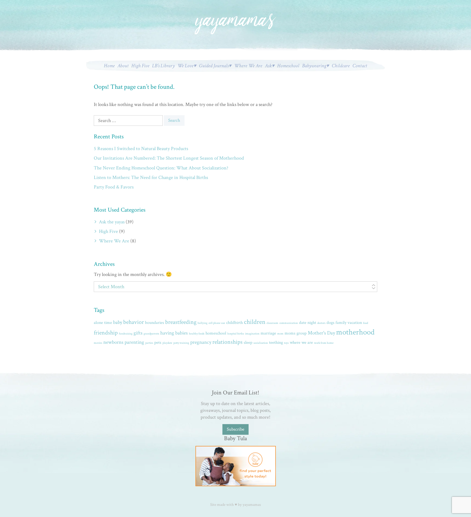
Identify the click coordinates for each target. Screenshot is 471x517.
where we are (301, 342)
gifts (138, 333)
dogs (330, 323)
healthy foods (196, 334)
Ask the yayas (112, 222)
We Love (185, 65)
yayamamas (252, 504)
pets (157, 342)
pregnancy (200, 342)
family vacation (349, 323)
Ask (268, 65)
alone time (103, 323)
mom (280, 334)
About (123, 65)
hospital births (235, 334)
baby (117, 322)
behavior (133, 322)
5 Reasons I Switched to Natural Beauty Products (141, 148)
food (365, 323)
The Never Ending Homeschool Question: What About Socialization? (161, 168)
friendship (106, 333)
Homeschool (288, 65)
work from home (324, 343)
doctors (321, 323)
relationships (227, 342)
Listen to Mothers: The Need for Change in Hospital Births (151, 177)
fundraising (125, 334)
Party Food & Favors (114, 187)
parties (149, 343)
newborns (113, 342)
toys (286, 343)
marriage (268, 333)
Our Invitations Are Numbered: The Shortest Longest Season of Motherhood (169, 158)
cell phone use (217, 323)
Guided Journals (214, 65)
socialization (260, 343)
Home (109, 65)
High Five (140, 65)
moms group (296, 333)
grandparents (151, 334)
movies (98, 343)
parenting (134, 342)
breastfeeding (181, 322)
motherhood (355, 332)
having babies (174, 333)
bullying (202, 323)
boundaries (154, 323)
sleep (248, 342)
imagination (252, 334)
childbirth (234, 323)
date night (307, 323)
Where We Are (248, 65)
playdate (167, 343)
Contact (359, 65)
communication (288, 323)
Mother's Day (321, 333)
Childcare (341, 65)
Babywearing (314, 65)
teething (276, 342)
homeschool (216, 333)
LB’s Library (163, 65)
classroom (272, 323)
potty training (181, 343)
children (254, 322)
